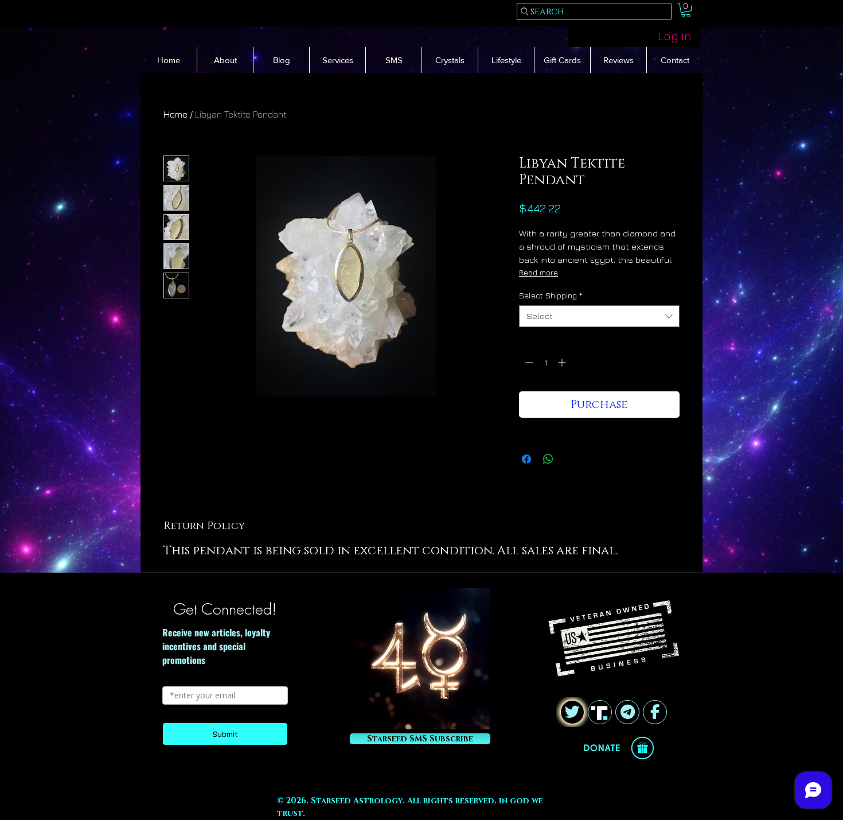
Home (175, 114)
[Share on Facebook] (526, 459)
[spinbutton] (545, 362)
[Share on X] (570, 459)
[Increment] (563, 362)
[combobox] (599, 316)
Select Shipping (550, 295)
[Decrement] (528, 362)
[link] (685, 10)
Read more (538, 272)
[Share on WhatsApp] (548, 459)
